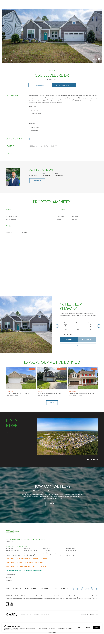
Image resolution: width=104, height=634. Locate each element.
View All (52, 402)
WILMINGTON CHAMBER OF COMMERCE (33, 559)
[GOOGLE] (92, 588)
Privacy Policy (94, 614)
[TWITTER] (89, 588)
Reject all (79, 627)
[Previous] (57, 326)
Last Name (8, 579)
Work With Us (40, 85)
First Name (8, 577)
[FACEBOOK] (73, 588)
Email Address (9, 575)
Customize (88, 627)
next (10, 59)
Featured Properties (31, 588)
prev (6, 59)
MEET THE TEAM (17, 588)
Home (7, 588)
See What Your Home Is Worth (64, 85)
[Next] (98, 326)
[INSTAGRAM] (77, 588)
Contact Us (52, 503)
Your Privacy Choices (52, 632)
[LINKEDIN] (81, 588)
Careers (55, 588)
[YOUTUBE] (85, 588)
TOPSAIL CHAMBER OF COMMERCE (31, 563)
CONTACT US (64, 588)
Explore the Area (92, 459)
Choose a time (68, 334)
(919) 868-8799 (46, 175)
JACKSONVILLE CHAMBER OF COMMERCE (33, 566)
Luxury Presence (44, 614)
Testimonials (44, 588)
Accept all (96, 627)
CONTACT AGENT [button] (37, 180)
